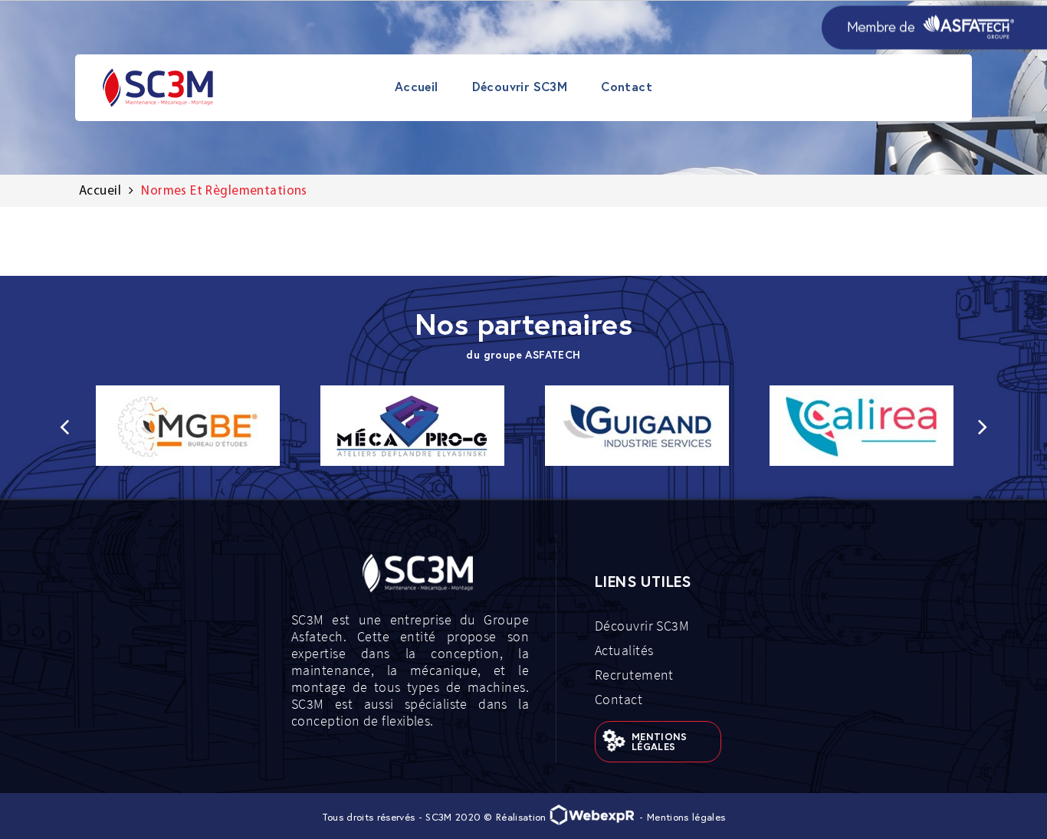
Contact (618, 699)
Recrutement (634, 674)
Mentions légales (660, 741)
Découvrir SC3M (642, 625)
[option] (187, 425)
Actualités (624, 650)
